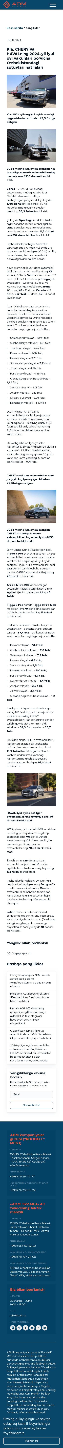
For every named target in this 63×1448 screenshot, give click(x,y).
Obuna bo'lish (31, 1105)
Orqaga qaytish (21, 953)
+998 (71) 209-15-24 (22, 1190)
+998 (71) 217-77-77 (22, 1176)
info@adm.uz (18, 1315)
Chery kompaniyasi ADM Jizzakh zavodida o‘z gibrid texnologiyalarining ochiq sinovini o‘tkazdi (30, 981)
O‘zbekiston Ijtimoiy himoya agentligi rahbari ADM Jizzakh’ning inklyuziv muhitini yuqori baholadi (31, 1035)
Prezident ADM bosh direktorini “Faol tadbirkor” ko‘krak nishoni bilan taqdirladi (29, 998)
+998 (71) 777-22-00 (23, 1257)
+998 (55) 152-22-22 (23, 1246)
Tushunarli (31, 1441)
